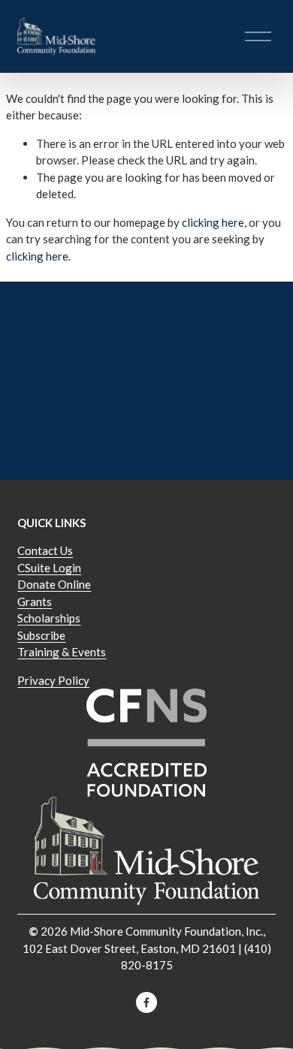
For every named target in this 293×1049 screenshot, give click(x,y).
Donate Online (54, 584)
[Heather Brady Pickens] (146, 1002)
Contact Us (45, 550)
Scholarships (48, 618)
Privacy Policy (53, 680)
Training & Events (61, 652)
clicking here (213, 222)
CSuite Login (49, 567)
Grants (34, 601)
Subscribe (41, 635)
